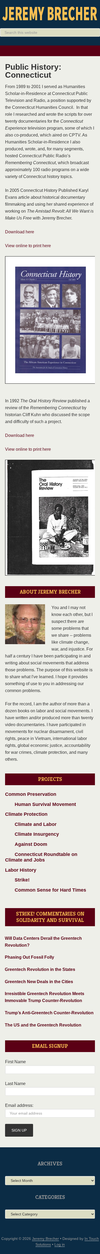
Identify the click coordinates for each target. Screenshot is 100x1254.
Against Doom (26, 844)
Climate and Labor (31, 824)
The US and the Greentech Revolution (43, 1025)
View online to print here (28, 245)
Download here (19, 232)
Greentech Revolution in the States (40, 969)
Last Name (15, 1083)
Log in (59, 1244)
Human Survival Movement (40, 804)
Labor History (20, 870)
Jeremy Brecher (50, 13)
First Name (15, 1062)
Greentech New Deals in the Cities (39, 981)
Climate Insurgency (32, 834)
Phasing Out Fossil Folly (29, 957)
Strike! (17, 880)
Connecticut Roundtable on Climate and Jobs (41, 857)
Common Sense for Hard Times (45, 890)
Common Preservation (30, 794)
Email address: (19, 1105)
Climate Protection (26, 814)
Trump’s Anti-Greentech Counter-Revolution (49, 1013)
